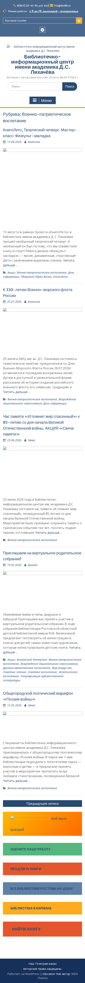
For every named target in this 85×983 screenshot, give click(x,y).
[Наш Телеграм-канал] (42, 30)
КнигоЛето (60, 276)
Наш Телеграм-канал (42, 964)
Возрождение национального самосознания (49, 664)
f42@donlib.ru (62, 5)
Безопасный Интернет (32, 659)
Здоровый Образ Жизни (36, 276)
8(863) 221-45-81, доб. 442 (32, 5)
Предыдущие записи (42, 803)
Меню (46, 100)
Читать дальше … (16, 392)
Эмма (31, 440)
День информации (55, 403)
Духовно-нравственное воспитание (26, 668)
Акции (11, 272)
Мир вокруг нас (62, 668)
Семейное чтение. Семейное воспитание (30, 672)
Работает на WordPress (23, 974)
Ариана (32, 565)
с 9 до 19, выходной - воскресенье (53, 11)
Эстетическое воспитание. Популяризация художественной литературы (40, 676)
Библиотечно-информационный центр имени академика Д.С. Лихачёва (42, 64)
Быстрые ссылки (15, 20)
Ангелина (34, 142)
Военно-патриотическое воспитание (41, 272)
